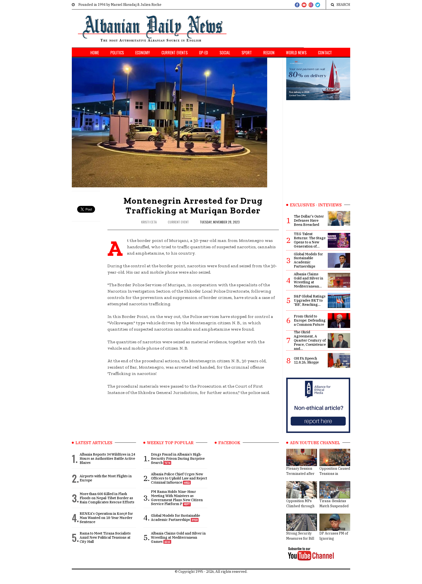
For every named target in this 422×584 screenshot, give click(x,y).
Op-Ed (203, 53)
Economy (142, 53)
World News (296, 53)
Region (268, 53)
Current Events (174, 53)
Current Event (179, 221)
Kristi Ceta (149, 221)
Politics (117, 53)
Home (94, 53)
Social (225, 53)
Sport (247, 53)
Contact (325, 53)
